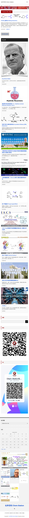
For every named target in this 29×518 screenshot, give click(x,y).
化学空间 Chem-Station (14, 506)
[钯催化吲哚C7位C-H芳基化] (23, 473)
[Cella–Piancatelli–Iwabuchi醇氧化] (14, 488)
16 (14, 441)
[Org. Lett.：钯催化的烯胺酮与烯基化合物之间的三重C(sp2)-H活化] (5, 473)
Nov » (5, 449)
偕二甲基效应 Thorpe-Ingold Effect (10, 203)
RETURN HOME (5, 34)
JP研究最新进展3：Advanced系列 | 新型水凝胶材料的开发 (14, 178)
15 (10, 441)
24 (18, 444)
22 (10, 444)
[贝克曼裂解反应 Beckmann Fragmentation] (14, 497)
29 (10, 447)
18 (22, 441)
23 (14, 444)
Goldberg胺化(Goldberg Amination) (9, 20)
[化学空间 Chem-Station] (7, 2)
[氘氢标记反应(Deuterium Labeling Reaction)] (23, 480)
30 (14, 447)
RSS (14, 508)
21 (6, 444)
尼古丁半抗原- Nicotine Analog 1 (9, 255)
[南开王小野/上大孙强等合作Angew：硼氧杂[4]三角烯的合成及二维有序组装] (5, 497)
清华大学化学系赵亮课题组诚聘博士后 (10, 280)
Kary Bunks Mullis (6, 78)
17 (18, 441)
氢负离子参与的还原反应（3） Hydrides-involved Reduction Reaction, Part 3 (13, 104)
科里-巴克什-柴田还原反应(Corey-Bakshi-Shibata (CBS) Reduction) (14, 125)
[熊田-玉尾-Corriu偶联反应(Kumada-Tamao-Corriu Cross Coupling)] (14, 478)
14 (6, 441)
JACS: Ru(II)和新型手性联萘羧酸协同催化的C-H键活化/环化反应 (14, 229)
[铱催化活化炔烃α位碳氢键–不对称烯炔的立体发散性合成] (5, 482)
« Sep (2, 449)
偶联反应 (8, 29)
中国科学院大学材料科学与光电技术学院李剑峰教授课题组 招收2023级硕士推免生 (14, 151)
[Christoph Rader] (14, 473)
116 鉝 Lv (4, 305)
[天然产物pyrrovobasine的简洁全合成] (14, 460)
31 (18, 447)
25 (22, 444)
